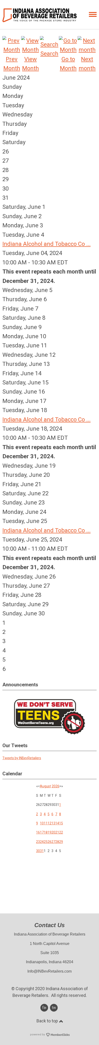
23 (38, 842)
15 (61, 823)
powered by (38, 1034)
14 (57, 823)
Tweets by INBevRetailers (21, 758)
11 (46, 823)
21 (57, 832)
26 (49, 842)
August (45, 786)
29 (61, 842)
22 (61, 832)
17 (42, 832)
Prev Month (11, 64)
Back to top (48, 1020)
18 (46, 832)
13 (53, 823)
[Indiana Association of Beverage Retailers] (39, 15)
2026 (55, 786)
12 (49, 823)
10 (42, 823)
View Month (30, 64)
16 (38, 832)
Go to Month (68, 64)
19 (49, 832)
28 (57, 842)
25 (46, 842)
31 (42, 851)
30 (38, 851)
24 (42, 842)
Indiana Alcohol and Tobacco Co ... (46, 244)
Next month (87, 64)
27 (53, 842)
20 (53, 832)
